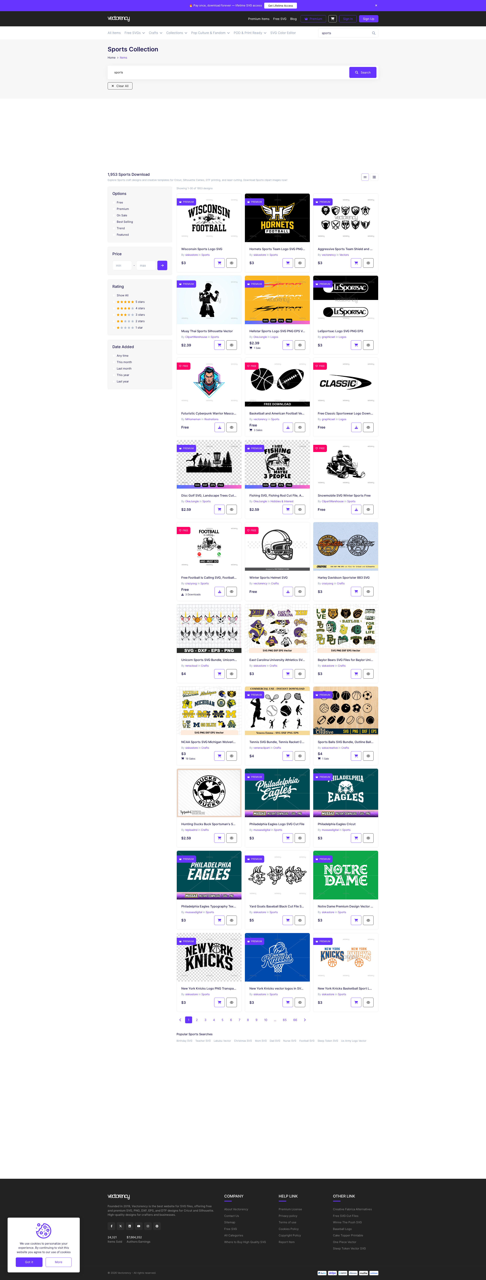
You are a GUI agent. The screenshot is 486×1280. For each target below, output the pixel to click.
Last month (124, 368)
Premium (315, 19)
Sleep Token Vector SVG (349, 1248)
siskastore (191, 254)
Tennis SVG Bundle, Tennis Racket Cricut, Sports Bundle (277, 742)
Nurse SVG (289, 1040)
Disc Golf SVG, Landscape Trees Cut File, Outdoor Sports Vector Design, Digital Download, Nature (209, 495)
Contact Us (231, 1216)
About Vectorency (236, 1209)
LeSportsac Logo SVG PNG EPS (340, 331)
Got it (29, 1262)
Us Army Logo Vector (353, 1040)
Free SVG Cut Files (345, 1216)
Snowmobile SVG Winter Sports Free (344, 495)
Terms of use (287, 1222)
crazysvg (191, 583)
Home (112, 57)
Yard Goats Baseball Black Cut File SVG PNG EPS (277, 906)
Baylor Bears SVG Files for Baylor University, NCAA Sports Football (346, 660)
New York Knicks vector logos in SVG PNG (277, 988)
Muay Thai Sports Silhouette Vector (207, 331)
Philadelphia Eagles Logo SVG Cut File (276, 824)
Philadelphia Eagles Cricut (337, 824)
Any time (123, 355)
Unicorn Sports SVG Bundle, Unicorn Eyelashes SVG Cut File (209, 660)
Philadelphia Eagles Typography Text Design (209, 906)
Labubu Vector (222, 1040)
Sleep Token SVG (328, 1040)
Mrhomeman (193, 419)
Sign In (348, 19)
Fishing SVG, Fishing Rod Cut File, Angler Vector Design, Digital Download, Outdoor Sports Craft (277, 495)
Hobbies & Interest (282, 501)
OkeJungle (260, 336)
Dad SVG (275, 1040)
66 (295, 1020)
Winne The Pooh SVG (347, 1222)
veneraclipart (261, 747)
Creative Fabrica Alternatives (352, 1209)
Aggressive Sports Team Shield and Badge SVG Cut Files (346, 249)
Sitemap (229, 1222)
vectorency (329, 254)
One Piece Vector (344, 1242)
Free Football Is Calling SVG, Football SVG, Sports (209, 577)
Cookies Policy (289, 1229)
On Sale (122, 215)
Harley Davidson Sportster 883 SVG (344, 577)
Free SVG (230, 1229)
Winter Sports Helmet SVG (268, 577)
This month (124, 362)
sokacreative (330, 747)
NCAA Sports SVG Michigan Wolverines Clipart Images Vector (209, 742)
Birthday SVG (184, 1040)
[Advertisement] (243, 136)
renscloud (191, 665)
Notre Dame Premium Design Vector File (346, 906)
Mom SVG (261, 1040)
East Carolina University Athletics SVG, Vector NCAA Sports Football (277, 660)
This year (123, 375)
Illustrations (211, 419)
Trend (121, 228)
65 (285, 1020)
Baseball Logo (342, 1229)
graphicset (328, 336)
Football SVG (307, 1040)
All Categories (233, 1235)
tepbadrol (191, 829)
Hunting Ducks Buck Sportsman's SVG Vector (209, 824)
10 (265, 1020)
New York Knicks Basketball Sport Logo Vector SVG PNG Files (346, 988)
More (58, 1262)
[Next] (304, 1019)
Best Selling (125, 222)
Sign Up (368, 19)
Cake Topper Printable (348, 1235)
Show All (123, 295)
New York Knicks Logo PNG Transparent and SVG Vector (209, 988)
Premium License (290, 1209)
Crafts (275, 583)
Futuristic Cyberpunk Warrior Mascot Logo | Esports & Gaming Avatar (209, 413)
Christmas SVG (243, 1040)
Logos (274, 336)
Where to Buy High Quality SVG (245, 1242)
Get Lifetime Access (280, 5)
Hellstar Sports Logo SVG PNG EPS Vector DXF (277, 331)
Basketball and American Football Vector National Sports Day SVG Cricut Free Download (277, 413)
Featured (123, 234)
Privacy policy (288, 1216)
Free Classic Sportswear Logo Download (346, 413)
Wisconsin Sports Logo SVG (201, 249)
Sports (205, 254)
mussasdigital (261, 829)
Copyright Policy (290, 1235)
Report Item (287, 1242)
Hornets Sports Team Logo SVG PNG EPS (277, 249)
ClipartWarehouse (196, 336)
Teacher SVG (203, 1040)
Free (120, 202)
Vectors (344, 254)
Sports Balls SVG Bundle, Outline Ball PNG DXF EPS (346, 742)
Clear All (122, 86)
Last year (123, 381)
